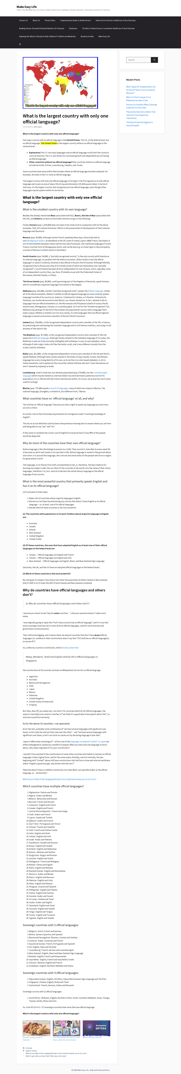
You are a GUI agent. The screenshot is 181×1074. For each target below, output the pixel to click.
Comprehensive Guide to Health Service (75, 20)
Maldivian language (40, 338)
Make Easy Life (27, 7)
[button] (20, 44)
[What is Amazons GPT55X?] (96, 1028)
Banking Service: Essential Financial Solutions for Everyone (41, 28)
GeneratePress (104, 1070)
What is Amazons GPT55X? (92, 1037)
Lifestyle (29, 1048)
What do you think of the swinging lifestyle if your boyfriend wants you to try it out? (59, 779)
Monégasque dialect (36, 240)
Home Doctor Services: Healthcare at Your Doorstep (116, 20)
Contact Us (23, 20)
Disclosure (73, 28)
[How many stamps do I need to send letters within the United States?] (66, 1028)
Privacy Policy (50, 20)
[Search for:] (138, 60)
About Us (36, 20)
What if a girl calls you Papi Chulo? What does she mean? (46, 1056)
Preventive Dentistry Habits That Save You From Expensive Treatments (141, 114)
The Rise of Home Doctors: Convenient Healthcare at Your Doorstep (108, 28)
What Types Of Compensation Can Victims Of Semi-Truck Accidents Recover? (141, 89)
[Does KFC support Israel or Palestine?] (36, 1028)
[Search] (154, 60)
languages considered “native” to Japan (88, 741)
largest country (31, 1051)
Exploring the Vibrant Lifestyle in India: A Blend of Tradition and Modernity (47, 36)
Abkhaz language (95, 291)
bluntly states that (70, 647)
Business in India (87, 36)
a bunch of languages (58, 388)
